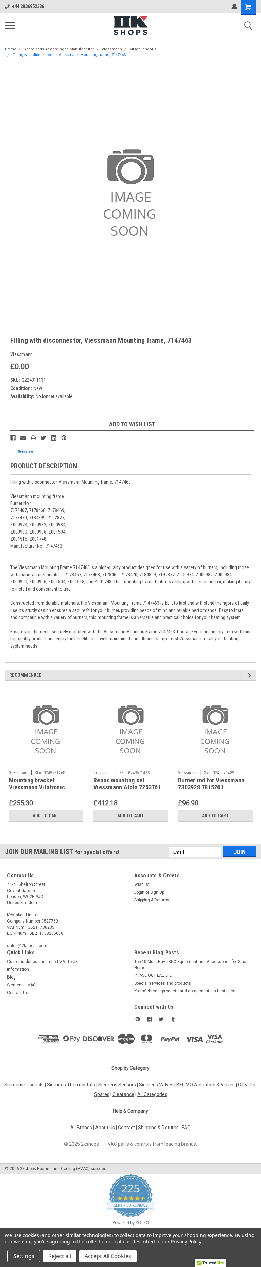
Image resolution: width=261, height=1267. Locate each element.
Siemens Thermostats (71, 1084)
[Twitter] (43, 438)
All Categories (152, 1094)
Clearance (123, 1094)
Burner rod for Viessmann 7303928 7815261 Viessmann (211, 787)
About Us (105, 1127)
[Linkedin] (53, 438)
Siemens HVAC (21, 985)
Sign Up (157, 892)
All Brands (81, 1127)
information (18, 969)
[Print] (33, 438)
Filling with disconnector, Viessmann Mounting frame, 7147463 (69, 55)
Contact (126, 1127)
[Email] (23, 438)
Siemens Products (24, 1084)
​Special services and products (162, 983)
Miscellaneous (142, 49)
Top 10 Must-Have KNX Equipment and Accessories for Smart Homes (191, 964)
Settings (23, 1256)
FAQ (186, 1127)
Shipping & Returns (151, 900)
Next (250, 675)
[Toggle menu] (10, 25)
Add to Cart (46, 815)
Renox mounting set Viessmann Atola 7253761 (127, 784)
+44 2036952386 (28, 6)
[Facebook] (13, 438)
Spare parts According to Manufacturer (59, 49)
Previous (241, 675)
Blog (11, 977)
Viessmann (112, 49)
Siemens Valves (156, 1084)
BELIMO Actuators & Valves (205, 1084)
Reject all (59, 1256)
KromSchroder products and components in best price (185, 991)
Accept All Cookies (108, 1256)
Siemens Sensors (117, 1084)
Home (10, 49)
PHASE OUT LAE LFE (153, 975)
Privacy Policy (186, 1241)
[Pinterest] (64, 438)
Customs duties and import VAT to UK (42, 961)
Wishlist (142, 884)
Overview (25, 451)
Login (139, 892)
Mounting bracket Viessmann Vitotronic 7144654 (37, 787)
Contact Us (17, 992)
